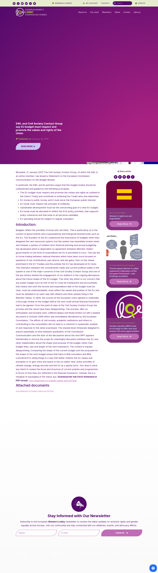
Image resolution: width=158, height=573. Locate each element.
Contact (105, 3)
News (117, 12)
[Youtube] (26, 3)
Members (106, 12)
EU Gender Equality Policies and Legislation (122, 265)
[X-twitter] (18, 3)
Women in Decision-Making (117, 213)
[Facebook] (14, 3)
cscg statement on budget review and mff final (53, 380)
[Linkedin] (34, 3)
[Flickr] (22, 3)
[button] (115, 177)
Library (137, 12)
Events (127, 12)
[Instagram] (30, 3)
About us (82, 12)
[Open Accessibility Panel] (153, 568)
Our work (94, 12)
